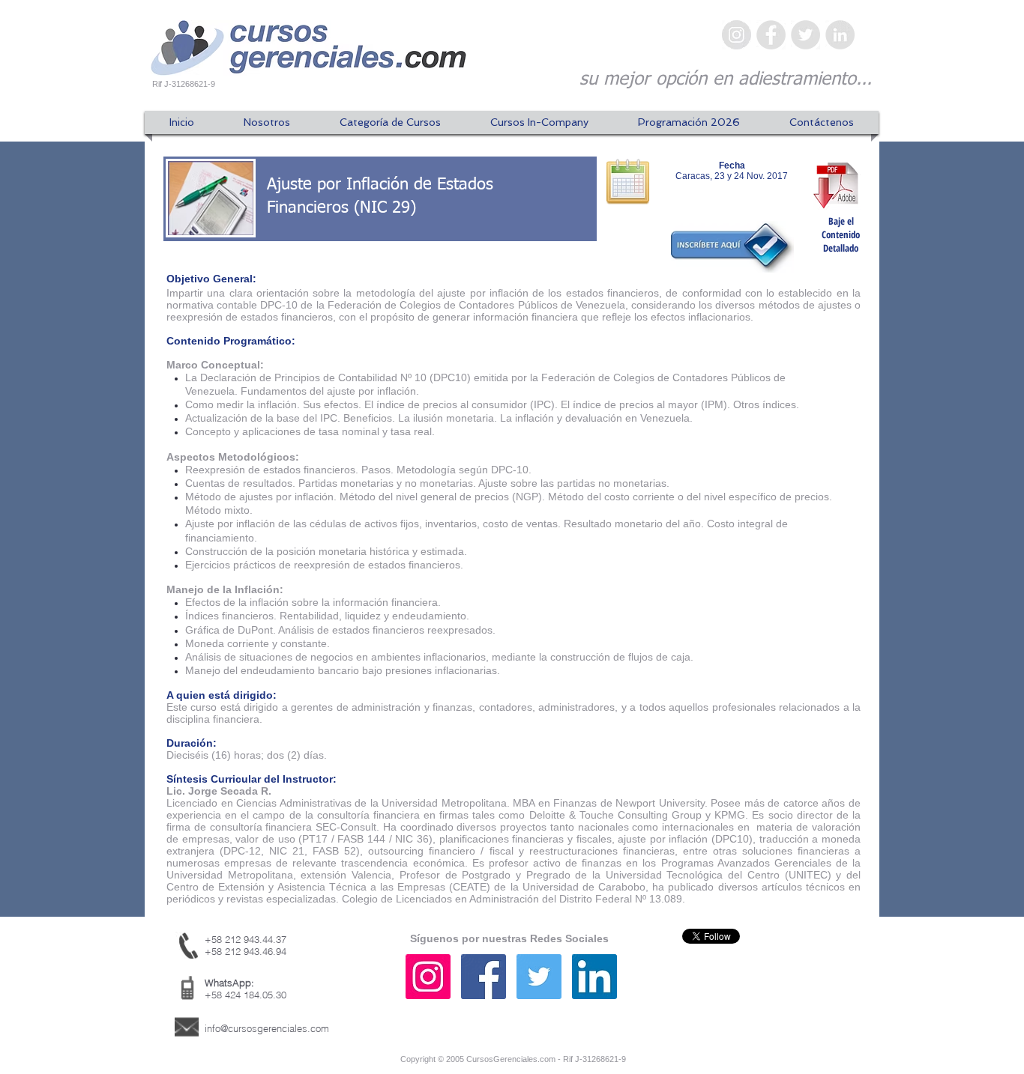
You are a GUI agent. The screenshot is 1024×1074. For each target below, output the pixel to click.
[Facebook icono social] (483, 976)
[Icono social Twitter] (538, 976)
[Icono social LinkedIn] (594, 976)
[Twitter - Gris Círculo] (805, 34)
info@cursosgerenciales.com (267, 1028)
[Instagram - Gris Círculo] (736, 34)
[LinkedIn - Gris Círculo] (840, 34)
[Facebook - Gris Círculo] (771, 34)
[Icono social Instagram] (428, 976)
